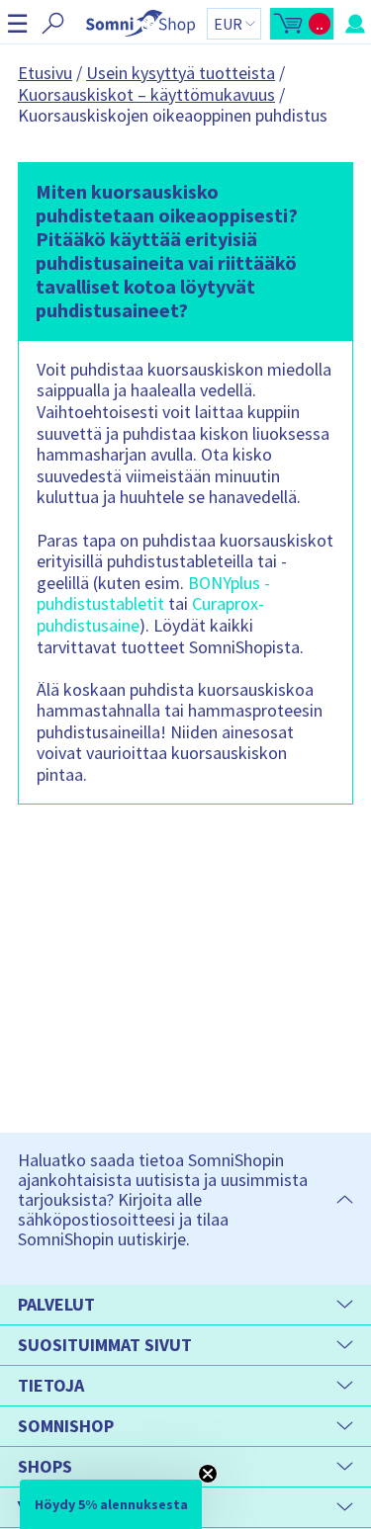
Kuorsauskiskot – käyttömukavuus (146, 94)
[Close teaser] (208, 1474)
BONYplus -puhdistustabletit (153, 593)
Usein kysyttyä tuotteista (180, 72)
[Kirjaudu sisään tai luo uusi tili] (355, 24)
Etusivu (45, 72)
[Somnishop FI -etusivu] (140, 23)
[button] (17, 23)
